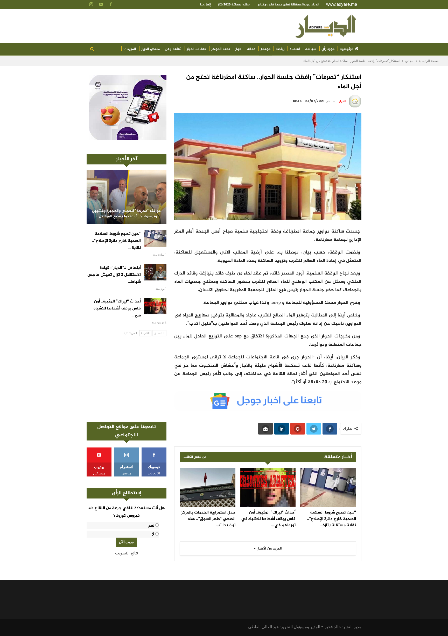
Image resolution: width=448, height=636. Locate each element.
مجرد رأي (327, 49)
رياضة (280, 49)
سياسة (310, 49)
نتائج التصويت (126, 553)
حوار (238, 49)
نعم (151, 525)
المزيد (131, 49)
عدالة (251, 49)
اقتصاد (295, 49)
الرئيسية (346, 49)
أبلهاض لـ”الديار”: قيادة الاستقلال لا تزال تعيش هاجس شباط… (114, 274)
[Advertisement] (126, 379)
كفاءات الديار (196, 49)
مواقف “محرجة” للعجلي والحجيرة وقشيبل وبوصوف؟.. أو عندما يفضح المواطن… (126, 213)
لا (153, 534)
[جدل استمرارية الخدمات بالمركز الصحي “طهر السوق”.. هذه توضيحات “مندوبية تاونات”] (207, 487)
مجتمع (265, 49)
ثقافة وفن (173, 49)
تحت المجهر (220, 49)
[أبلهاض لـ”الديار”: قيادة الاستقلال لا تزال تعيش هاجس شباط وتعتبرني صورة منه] (155, 272)
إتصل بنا (205, 4)
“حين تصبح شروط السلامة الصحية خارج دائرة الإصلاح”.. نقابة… (116, 240)
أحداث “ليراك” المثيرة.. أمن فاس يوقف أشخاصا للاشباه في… (117, 308)
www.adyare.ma (341, 4)
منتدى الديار (150, 49)
